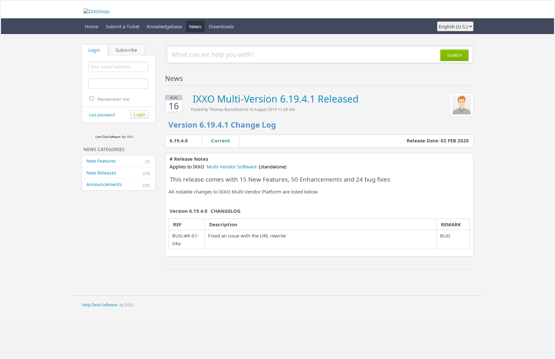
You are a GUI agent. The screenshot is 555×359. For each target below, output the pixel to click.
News (195, 26)
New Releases (118, 173)
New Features (118, 161)
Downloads (221, 26)
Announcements (118, 184)
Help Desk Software (100, 305)
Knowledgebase (164, 26)
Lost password (102, 115)
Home (91, 26)
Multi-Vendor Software (232, 166)
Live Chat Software (107, 137)
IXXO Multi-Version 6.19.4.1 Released (275, 98)
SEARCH (454, 55)
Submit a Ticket (122, 26)
